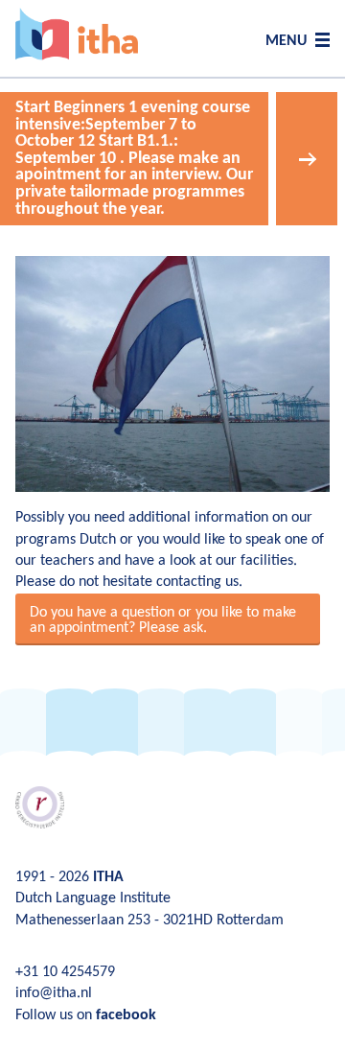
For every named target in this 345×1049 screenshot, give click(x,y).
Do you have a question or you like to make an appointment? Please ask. (163, 620)
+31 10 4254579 (65, 972)
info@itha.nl (53, 993)
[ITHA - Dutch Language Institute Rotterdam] (76, 34)
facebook (126, 1015)
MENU (286, 41)
